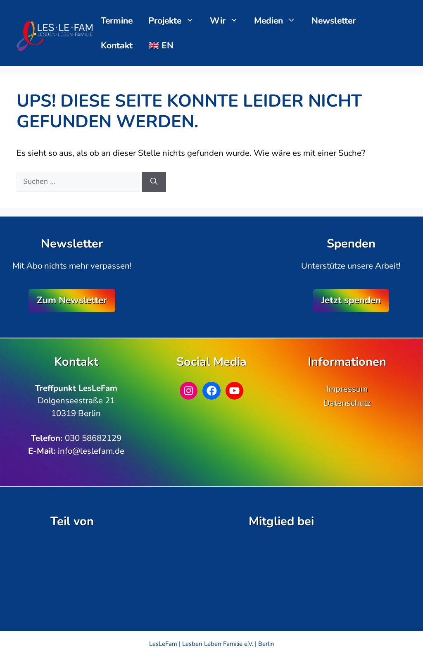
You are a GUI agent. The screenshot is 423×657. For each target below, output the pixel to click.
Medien (268, 20)
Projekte (164, 20)
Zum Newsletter (72, 300)
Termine (117, 20)
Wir (218, 20)
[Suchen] (154, 182)
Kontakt (117, 45)
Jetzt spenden (351, 300)
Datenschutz (347, 403)
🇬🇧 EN (160, 45)
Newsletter (333, 20)
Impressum (347, 389)
